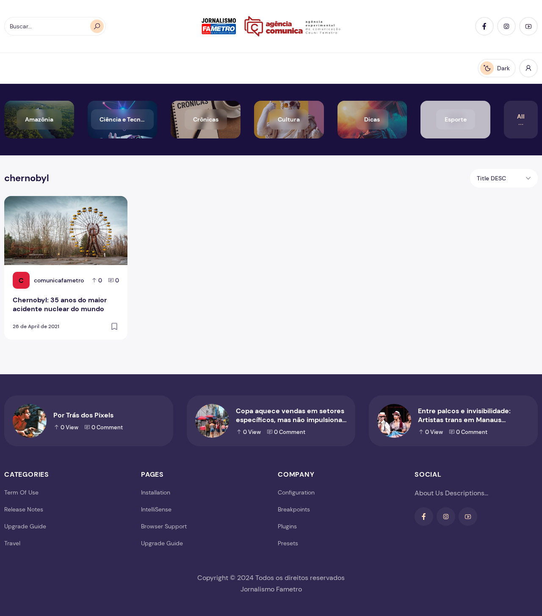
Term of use (21, 492)
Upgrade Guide (25, 526)
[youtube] (528, 26)
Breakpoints (294, 509)
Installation (155, 492)
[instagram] (506, 26)
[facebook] (484, 26)
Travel (12, 543)
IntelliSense (156, 509)
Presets (288, 543)
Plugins (287, 526)
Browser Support (164, 526)
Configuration (296, 492)
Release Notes (23, 509)
